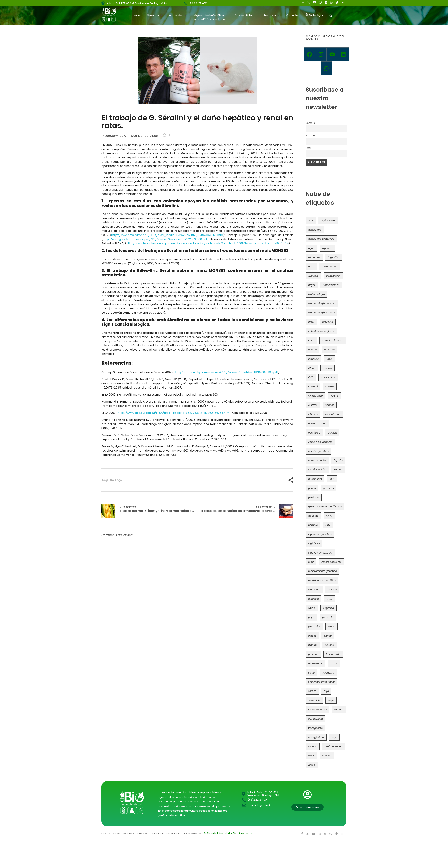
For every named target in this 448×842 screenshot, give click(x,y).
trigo (334, 737)
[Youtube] (332, 54)
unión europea (333, 746)
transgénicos (316, 737)
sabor (334, 663)
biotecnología (316, 294)
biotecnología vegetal (321, 312)
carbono (329, 349)
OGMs (311, 608)
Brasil (311, 322)
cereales (313, 359)
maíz (311, 562)
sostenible (314, 700)
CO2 (310, 377)
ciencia (327, 368)
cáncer (329, 405)
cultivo (334, 395)
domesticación (317, 423)
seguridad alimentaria (321, 682)
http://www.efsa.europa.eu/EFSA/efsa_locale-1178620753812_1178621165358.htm (167, 235)
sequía (312, 691)
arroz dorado (329, 266)
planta (328, 635)
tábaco (312, 746)
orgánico (328, 608)
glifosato (313, 515)
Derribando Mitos (144, 135)
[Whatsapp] (326, 68)
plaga (331, 626)
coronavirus (328, 377)
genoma (328, 488)
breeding (327, 322)
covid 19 (313, 386)
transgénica (315, 718)
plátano (329, 645)
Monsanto (314, 589)
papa (311, 617)
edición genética (318, 451)
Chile (329, 359)
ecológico (314, 432)
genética (313, 497)
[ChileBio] (111, 15)
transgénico (315, 728)
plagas (312, 635)
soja (326, 691)
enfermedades (317, 460)
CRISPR (330, 386)
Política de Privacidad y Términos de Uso (228, 833)
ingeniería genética (320, 534)
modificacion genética (322, 580)
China (311, 368)
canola (312, 349)
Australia (313, 275)
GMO (329, 515)
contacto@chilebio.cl (261, 805)
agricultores (328, 220)
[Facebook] (309, 54)
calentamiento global (321, 331)
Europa (338, 469)
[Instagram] (321, 54)
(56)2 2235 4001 (198, 3)
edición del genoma (320, 442)
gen (332, 479)
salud (311, 672)
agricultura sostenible (321, 239)
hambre (313, 525)
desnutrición (332, 414)
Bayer (311, 285)
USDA (311, 755)
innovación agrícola (320, 552)
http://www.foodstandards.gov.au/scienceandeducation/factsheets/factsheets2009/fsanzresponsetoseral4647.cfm (207, 243)
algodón (327, 248)
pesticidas (314, 626)
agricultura (314, 229)
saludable (328, 672)
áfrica (311, 765)
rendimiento (315, 663)
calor (311, 340)
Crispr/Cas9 (315, 395)
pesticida (327, 617)
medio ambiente (331, 562)
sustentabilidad (317, 709)
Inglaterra (314, 543)
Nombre (310, 122)
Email (309, 147)
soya (331, 700)
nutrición (313, 599)
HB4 (328, 525)
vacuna (326, 755)
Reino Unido (333, 654)
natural (332, 589)
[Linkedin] (343, 54)
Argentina (334, 257)
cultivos (312, 405)
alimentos (314, 257)
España (338, 460)
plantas (312, 645)
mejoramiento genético (322, 571)
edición (332, 432)
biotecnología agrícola (321, 303)
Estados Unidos (317, 469)
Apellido (310, 135)
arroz (311, 266)
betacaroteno (331, 285)
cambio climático (332, 340)
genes (312, 488)
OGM (329, 599)
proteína (313, 654)
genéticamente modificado (325, 506)
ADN (310, 220)
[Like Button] (164, 135)
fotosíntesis (315, 479)
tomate (338, 709)
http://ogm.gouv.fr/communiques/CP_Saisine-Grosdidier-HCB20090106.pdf (155, 239)
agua (311, 248)
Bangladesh (333, 275)
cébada (313, 414)
